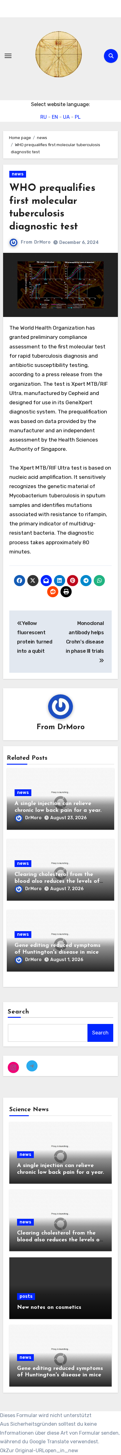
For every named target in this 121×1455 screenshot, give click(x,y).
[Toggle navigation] (8, 56)
